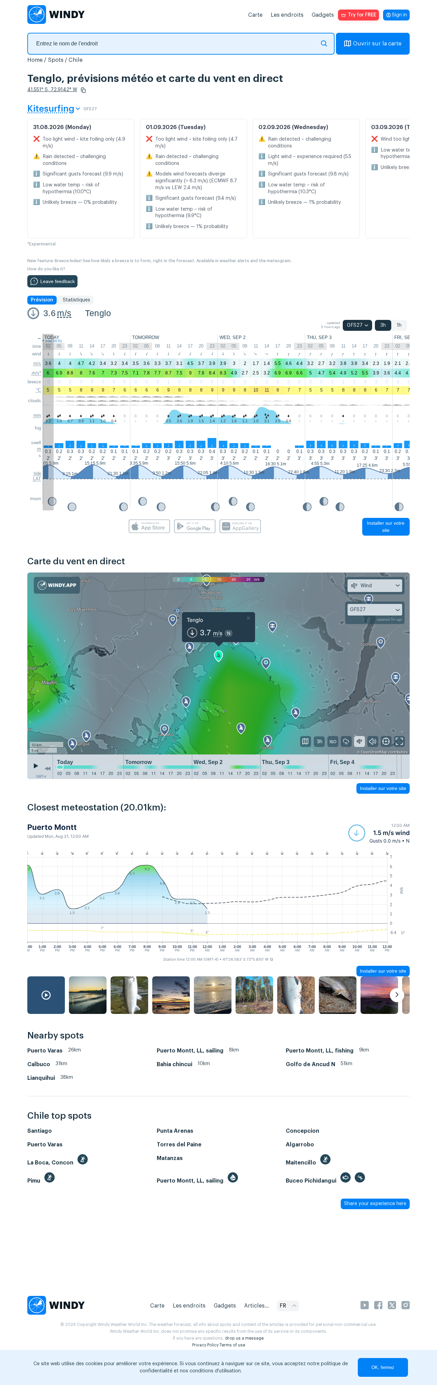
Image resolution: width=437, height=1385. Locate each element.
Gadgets (323, 15)
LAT (37, 478)
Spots (56, 60)
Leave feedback (57, 281)
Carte (255, 15)
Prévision (42, 300)
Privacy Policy (205, 1345)
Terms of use (232, 1345)
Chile (76, 60)
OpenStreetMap (374, 751)
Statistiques (76, 300)
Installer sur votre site (386, 526)
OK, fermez (382, 1367)
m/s (64, 313)
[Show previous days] (47, 768)
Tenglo (98, 313)
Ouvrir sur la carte (377, 43)
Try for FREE (362, 15)
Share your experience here (375, 1203)
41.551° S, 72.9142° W (52, 89)
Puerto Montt (52, 827)
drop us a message (244, 1338)
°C (38, 390)
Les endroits (287, 15)
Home (35, 60)
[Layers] (305, 741)
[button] (83, 90)
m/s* (36, 373)
